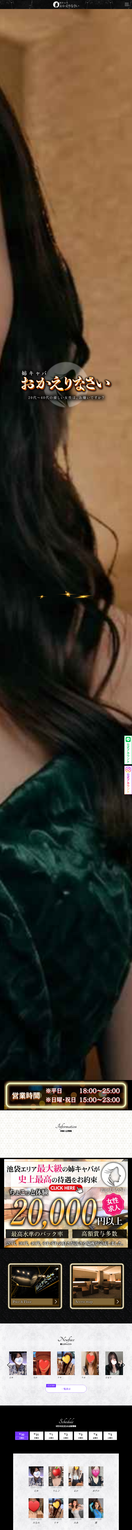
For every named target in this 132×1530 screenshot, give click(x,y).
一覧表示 (66, 1388)
